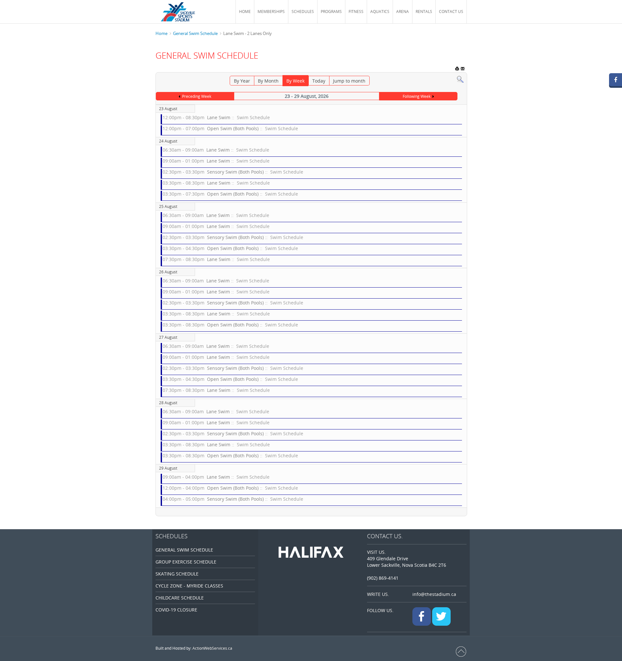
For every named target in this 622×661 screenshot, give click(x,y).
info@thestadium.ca (434, 594)
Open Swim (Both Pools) (233, 128)
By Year (242, 81)
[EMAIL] (462, 69)
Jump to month (349, 81)
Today (318, 81)
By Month (268, 81)
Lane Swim (218, 117)
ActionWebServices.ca (212, 648)
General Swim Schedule (195, 33)
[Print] (457, 69)
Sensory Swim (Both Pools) (235, 172)
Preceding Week (196, 96)
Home (161, 33)
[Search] (460, 79)
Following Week (417, 96)
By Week (295, 81)
